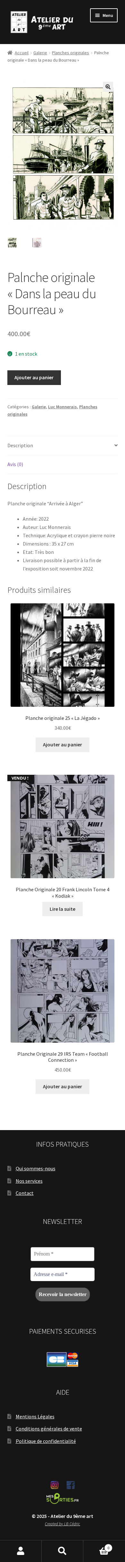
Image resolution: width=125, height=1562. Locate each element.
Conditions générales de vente (49, 1428)
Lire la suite (62, 909)
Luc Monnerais (62, 407)
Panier (96, 1545)
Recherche (62, 1551)
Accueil (22, 53)
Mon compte (21, 1551)
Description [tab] (20, 445)
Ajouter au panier (34, 377)
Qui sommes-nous (35, 1168)
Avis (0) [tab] (15, 464)
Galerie (40, 53)
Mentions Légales (35, 1416)
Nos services (29, 1181)
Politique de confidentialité (46, 1441)
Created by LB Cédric (62, 1524)
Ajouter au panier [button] (62, 744)
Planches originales (70, 53)
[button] (108, 87)
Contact (25, 1193)
